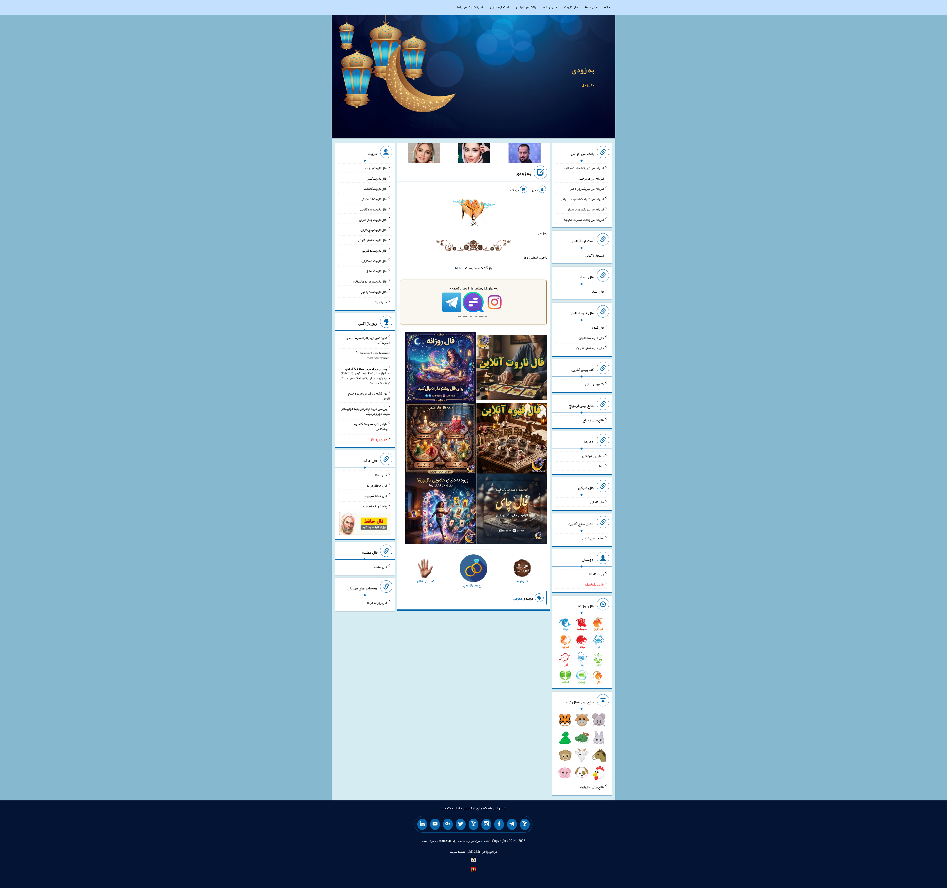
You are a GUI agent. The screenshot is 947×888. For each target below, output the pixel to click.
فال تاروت (571, 6)
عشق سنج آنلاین (593, 537)
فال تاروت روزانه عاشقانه (370, 281)
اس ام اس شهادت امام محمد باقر (582, 198)
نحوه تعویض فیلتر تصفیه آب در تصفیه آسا (368, 340)
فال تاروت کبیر (377, 178)
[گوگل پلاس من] (448, 824)
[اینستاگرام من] (486, 824)
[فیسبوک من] (499, 824)
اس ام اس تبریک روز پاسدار (585, 209)
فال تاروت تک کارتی (374, 198)
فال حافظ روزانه (376, 485)
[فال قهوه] (511, 439)
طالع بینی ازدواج (593, 419)
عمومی (517, 598)
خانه (607, 6)
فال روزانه (550, 6)
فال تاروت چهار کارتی (373, 219)
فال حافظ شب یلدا (375, 495)
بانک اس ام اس (526, 6)
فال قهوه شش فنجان (590, 347)
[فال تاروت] (511, 368)
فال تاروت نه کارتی (374, 250)
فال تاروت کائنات (375, 188)
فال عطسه (380, 566)
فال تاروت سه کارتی (373, 209)
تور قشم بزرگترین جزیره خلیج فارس (369, 396)
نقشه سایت (457, 851)
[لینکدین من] (422, 824)
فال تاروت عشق (376, 270)
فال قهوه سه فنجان (591, 337)
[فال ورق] (440, 510)
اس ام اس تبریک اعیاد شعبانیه (584, 168)
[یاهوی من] (525, 824)
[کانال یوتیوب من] (435, 824)
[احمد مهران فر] (525, 154)
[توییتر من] (461, 824)
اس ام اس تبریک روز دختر (587, 188)
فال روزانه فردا (377, 602)
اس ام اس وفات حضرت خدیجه (584, 219)
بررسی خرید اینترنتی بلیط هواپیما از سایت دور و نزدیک (365, 411)
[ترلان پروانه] (474, 154)
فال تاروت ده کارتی (374, 260)
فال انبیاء (598, 291)
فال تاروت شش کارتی (372, 240)
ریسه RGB (596, 573)
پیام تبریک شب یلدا (374, 505)
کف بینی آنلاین (594, 383)
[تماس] (473, 824)
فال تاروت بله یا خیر (374, 291)
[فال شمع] (440, 439)
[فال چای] (511, 510)
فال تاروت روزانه (375, 168)
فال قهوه (598, 327)
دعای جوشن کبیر (592, 455)
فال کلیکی (597, 502)
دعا (461, 268)
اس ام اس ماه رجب (591, 178)
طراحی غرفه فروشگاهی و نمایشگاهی (372, 426)
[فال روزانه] (440, 368)
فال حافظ (591, 6)
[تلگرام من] (512, 824)
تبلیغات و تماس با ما (470, 6)
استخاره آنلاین (499, 6)
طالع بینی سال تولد (591, 786)
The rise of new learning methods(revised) (374, 355)
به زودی (582, 69)
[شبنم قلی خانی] (424, 154)
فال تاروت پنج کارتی (374, 229)
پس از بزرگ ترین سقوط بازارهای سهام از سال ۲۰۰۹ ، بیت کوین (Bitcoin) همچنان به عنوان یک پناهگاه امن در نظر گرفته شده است (365, 375)
